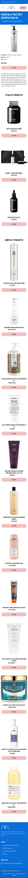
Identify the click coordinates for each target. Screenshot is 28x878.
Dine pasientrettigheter (10, 851)
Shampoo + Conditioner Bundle (14, 173)
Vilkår (13, 873)
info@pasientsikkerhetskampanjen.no (9, 2)
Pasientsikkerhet (8, 848)
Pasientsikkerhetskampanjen (11, 845)
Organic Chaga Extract (14, 217)
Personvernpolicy (20, 873)
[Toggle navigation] (3, 7)
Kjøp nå (14, 67)
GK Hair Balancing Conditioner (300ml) (14, 283)
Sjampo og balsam (17, 55)
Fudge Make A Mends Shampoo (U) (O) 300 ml (14, 607)
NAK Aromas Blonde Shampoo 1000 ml (14, 327)
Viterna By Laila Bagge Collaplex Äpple (14, 705)
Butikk (23, 7)
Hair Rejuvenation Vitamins (14, 129)
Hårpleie (10, 55)
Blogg (5, 854)
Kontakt (9, 873)
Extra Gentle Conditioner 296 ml (14, 563)
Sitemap (14, 875)
